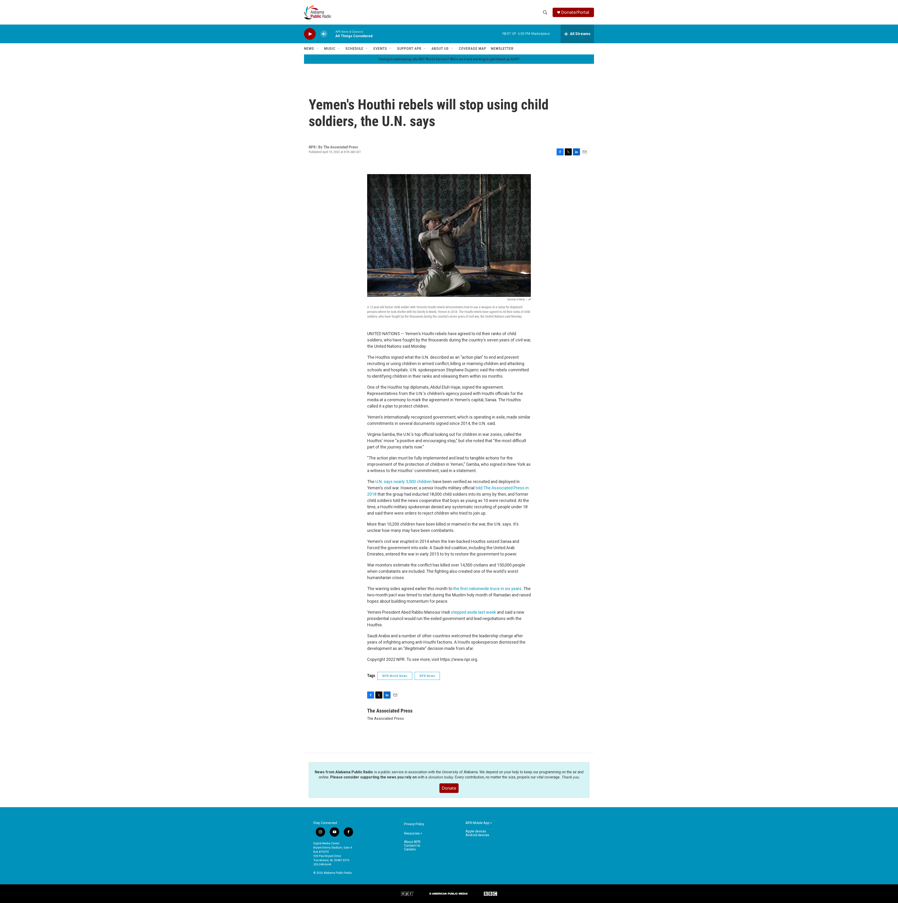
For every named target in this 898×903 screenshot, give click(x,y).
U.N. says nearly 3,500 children (403, 481)
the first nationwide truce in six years (487, 588)
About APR (412, 842)
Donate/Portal (575, 12)
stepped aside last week (473, 612)
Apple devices (476, 831)
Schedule (354, 48)
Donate (449, 788)
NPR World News (394, 676)
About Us (440, 48)
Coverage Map (472, 48)
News (309, 48)
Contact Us (412, 845)
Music (329, 48)
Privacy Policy (414, 824)
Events (380, 48)
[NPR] (407, 893)
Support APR (409, 48)
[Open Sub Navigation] (317, 48)
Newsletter (502, 48)
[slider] (331, 33)
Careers (410, 849)
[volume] (324, 34)
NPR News (427, 676)
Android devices (477, 835)
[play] (310, 34)
